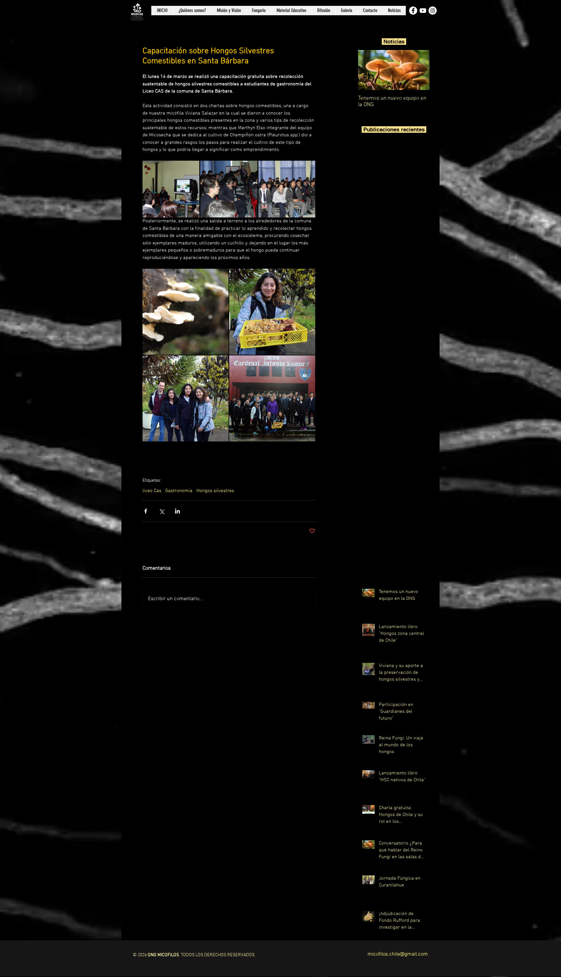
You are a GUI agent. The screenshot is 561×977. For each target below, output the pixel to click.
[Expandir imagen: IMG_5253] (186, 312)
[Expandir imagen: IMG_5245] (171, 189)
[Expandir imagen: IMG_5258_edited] (272, 398)
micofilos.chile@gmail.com (398, 954)
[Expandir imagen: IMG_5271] (186, 398)
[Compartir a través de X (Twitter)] (161, 511)
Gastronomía (179, 491)
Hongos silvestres (215, 491)
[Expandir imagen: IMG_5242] (286, 189)
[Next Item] (419, 70)
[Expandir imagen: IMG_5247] (228, 189)
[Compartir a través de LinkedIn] (177, 511)
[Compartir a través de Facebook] (146, 511)
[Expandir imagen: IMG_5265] (272, 312)
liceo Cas (152, 491)
